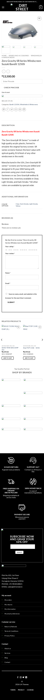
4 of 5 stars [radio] (23, 249)
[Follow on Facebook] (18, 677)
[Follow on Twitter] (23, 677)
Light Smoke (33, 204)
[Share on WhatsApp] (4, 109)
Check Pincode (11, 88)
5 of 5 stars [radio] (32, 249)
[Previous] (5, 29)
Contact (7, 662)
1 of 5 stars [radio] (6, 249)
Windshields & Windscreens (29, 104)
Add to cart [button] (7, 358)
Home (4, 56)
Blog (6, 658)
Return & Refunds (11, 627)
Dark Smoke (24, 204)
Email (7, 283)
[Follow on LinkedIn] (26, 677)
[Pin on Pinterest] (20, 109)
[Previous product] (8, 71)
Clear (17, 204)
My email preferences (12, 614)
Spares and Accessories (19, 56)
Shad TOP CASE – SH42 (31, 348)
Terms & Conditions (11, 631)
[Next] (39, 29)
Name (7, 273)
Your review (10, 253)
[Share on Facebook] (8, 109)
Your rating (9, 246)
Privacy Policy (10, 636)
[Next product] (3, 71)
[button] (3, 7)
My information (10, 609)
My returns (8, 605)
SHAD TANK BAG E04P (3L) (10, 349)
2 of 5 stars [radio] (10, 249)
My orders (8, 600)
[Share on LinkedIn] (24, 109)
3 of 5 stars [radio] (16, 249)
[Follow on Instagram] (21, 677)
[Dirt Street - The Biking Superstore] (22, 7)
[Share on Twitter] (12, 109)
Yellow (18, 206)
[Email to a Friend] (16, 109)
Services (7, 653)
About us (8, 648)
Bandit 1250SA (14, 104)
